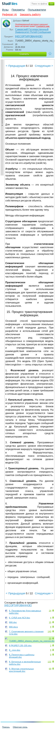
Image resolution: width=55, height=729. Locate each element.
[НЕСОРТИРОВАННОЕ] (28, 36)
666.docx (13, 627)
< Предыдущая (15, 65)
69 (50, 668)
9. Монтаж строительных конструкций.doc (21, 669)
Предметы (18, 9)
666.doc (13, 622)
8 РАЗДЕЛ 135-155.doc (20, 645)
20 (50, 638)
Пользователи (37, 9)
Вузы (5, 9)
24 (50, 610)
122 (49, 661)
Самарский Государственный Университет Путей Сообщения (33, 30)
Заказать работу (30, 14)
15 (50, 622)
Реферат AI (9, 14)
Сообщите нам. (43, 26)
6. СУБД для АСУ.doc (19, 617)
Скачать (24, 54)
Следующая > (44, 65)
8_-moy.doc (14, 650)
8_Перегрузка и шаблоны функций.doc (21, 655)
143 (49, 631)
